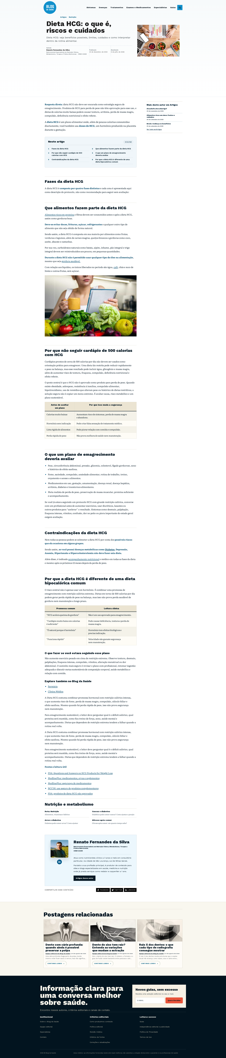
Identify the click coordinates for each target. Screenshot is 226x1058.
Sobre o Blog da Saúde (49, 1021)
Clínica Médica (55, 691)
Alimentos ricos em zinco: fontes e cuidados (161, 116)
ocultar (128, 142)
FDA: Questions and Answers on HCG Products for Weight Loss (80, 773)
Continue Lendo (54, 963)
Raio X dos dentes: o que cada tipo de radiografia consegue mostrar (156, 947)
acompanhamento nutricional (83, 559)
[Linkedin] (59, 861)
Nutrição (72, 17)
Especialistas (45, 1032)
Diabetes (110, 549)
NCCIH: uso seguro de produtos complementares (73, 788)
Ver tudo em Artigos (154, 129)
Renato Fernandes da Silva (101, 842)
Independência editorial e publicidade (155, 1027)
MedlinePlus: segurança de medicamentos (69, 783)
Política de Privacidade (149, 1032)
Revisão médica (96, 1032)
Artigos (63, 17)
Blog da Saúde (54, 7)
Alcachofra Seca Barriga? (157, 109)
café (116, 267)
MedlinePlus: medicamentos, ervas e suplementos (73, 778)
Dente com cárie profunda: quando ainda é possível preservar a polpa (64, 947)
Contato (43, 1037)
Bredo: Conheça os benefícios (159, 124)
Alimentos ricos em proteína (59, 214)
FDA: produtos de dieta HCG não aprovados (70, 793)
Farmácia (53, 686)
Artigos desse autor (84, 878)
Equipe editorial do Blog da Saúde (58, 953)
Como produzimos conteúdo (101, 1021)
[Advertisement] (113, 79)
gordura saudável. (71, 261)
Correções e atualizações (100, 1042)
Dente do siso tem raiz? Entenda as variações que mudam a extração (108, 947)
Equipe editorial (46, 1027)
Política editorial (96, 1027)
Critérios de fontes (97, 1037)
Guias (142, 1021)
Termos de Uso (146, 1037)
